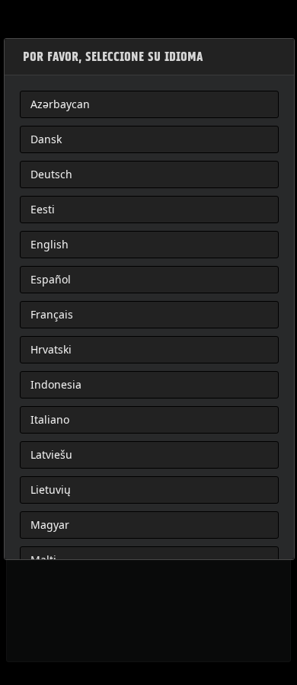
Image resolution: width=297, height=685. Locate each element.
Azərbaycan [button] (60, 104)
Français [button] (51, 314)
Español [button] (50, 279)
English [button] (49, 244)
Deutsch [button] (51, 174)
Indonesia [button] (55, 384)
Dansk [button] (46, 139)
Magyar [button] (49, 524)
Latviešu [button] (51, 454)
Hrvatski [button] (51, 349)
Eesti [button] (42, 209)
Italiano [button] (49, 419)
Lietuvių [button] (50, 489)
